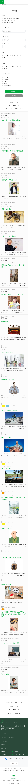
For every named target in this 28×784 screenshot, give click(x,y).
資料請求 (3, 744)
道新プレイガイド (16, 770)
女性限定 (6, 81)
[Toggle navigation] (25, 1)
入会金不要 (7, 79)
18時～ (5, 68)
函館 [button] (7, 726)
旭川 (14, 18)
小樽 (5, 20)
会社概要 (3, 751)
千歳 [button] (3, 728)
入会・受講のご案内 (5, 733)
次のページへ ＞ (19, 108)
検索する (14, 92)
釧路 (18, 18)
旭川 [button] (11, 726)
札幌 (5, 18)
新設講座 (6, 83)
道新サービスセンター (7, 770)
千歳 (14, 20)
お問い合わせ (4, 748)
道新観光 (22, 770)
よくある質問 (4, 741)
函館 (9, 18)
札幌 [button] (3, 726)
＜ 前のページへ (9, 108)
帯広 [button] (23, 726)
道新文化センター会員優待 (7, 737)
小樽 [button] (19, 726)
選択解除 (14, 96)
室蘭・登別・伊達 (8, 22)
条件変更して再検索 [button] (13, 713)
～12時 (5, 66)
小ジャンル (6, 43)
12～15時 (11, 66)
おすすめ (6, 77)
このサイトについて (5, 754)
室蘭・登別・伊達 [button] (10, 728)
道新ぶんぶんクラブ (18, 768)
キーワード (6, 28)
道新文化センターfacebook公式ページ (15, 758)
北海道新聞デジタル (9, 768)
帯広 (9, 20)
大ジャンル (6, 36)
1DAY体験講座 (7, 86)
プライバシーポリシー (19, 754)
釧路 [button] (15, 726)
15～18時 (18, 66)
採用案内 (17, 751)
